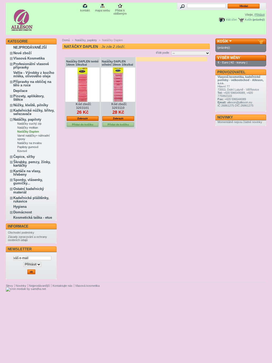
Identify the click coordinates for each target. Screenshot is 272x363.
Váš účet (231, 19)
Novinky (225, 117)
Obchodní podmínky (21, 232)
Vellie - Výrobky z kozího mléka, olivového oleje (33, 74)
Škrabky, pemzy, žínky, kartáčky (32, 163)
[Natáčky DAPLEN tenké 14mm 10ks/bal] (82, 84)
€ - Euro (223, 62)
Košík (248, 19)
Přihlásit (259, 14)
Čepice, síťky (24, 157)
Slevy (9, 285)
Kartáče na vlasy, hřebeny (27, 172)
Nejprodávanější (39, 285)
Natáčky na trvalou (29, 143)
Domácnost (22, 212)
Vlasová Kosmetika (29, 58)
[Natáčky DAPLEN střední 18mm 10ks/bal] (118, 84)
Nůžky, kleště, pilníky (30, 105)
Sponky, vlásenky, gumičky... (28, 181)
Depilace (20, 91)
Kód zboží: (83, 104)
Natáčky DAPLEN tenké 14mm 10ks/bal (82, 63)
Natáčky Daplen (28, 131)
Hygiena (20, 207)
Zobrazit (82, 118)
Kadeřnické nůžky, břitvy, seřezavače (33, 112)
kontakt (85, 10)
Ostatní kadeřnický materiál (28, 190)
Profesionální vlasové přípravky (31, 65)
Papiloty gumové (28, 147)
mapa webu (102, 10)
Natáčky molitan (27, 127)
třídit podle (162, 52)
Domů (66, 40)
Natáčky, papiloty (27, 119)
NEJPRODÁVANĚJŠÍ (30, 47)
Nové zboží (22, 53)
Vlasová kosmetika (87, 285)
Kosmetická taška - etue (32, 218)
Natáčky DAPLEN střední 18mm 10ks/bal (117, 63)
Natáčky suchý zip (29, 123)
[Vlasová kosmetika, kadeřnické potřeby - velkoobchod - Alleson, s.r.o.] (22, 28)
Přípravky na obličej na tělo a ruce (32, 83)
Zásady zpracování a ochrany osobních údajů (27, 238)
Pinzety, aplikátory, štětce (28, 98)
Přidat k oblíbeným (120, 11)
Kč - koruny (238, 62)
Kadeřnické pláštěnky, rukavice (31, 199)
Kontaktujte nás (63, 285)
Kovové (22, 151)
